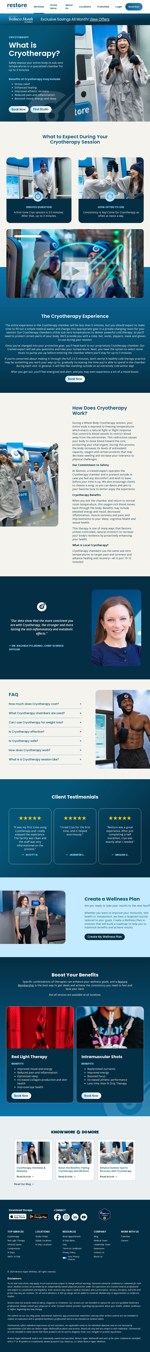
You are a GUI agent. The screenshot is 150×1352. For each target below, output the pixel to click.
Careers (124, 1240)
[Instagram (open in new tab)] (66, 1217)
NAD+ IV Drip (13, 1256)
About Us (69, 6)
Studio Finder (41, 1236)
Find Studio (41, 109)
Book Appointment (72, 1236)
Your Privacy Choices (73, 1258)
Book (134, 6)
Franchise (103, 6)
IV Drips (11, 1252)
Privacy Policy (69, 1252)
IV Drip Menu (69, 1240)
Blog (96, 1236)
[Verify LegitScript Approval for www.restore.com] (104, 1215)
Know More (53, 6)
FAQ (65, 1244)
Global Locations (43, 1240)
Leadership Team (102, 1244)
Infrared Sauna (14, 1244)
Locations (85, 6)
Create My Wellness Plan (104, 937)
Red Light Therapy (16, 1240)
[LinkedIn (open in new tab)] (75, 1217)
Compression (13, 1248)
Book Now (19, 109)
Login (119, 6)
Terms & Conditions (72, 1248)
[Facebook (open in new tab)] (57, 1217)
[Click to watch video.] (75, 260)
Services (39, 6)
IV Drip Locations (43, 1244)
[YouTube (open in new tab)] (83, 1217)
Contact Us (99, 1252)
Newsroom (99, 1248)
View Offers (99, 19)
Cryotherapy (13, 1236)
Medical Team (100, 1240)
